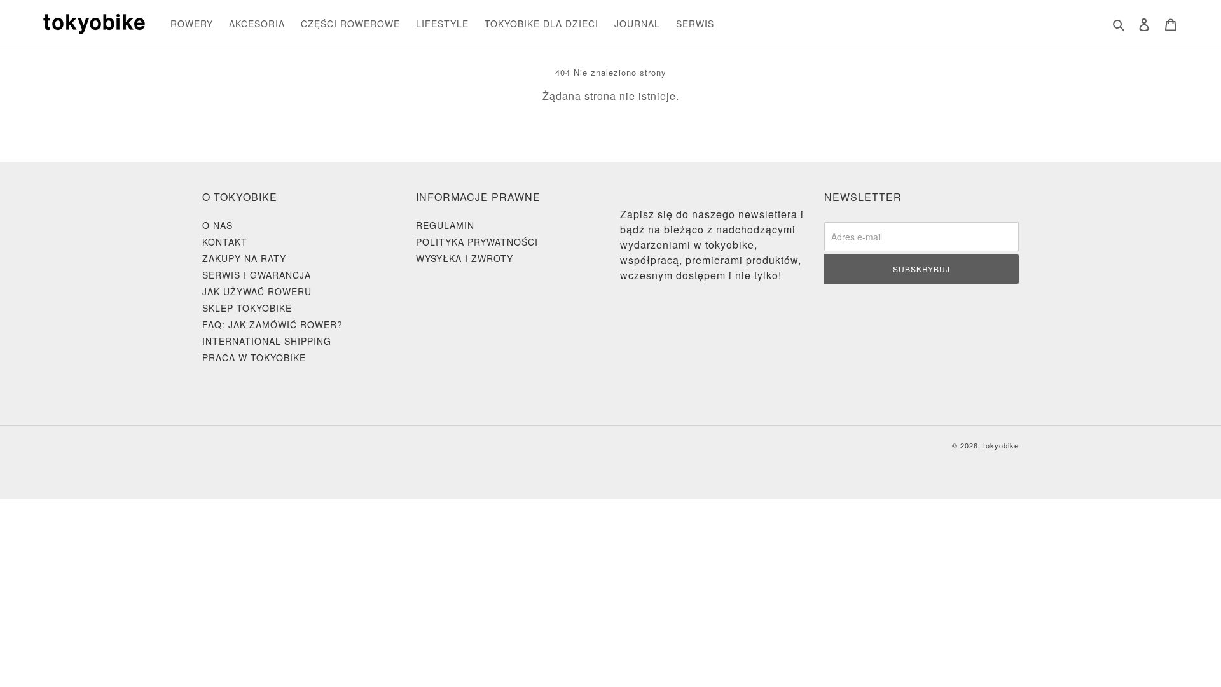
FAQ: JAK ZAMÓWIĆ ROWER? (272, 324)
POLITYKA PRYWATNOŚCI (477, 241)
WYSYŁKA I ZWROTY (464, 258)
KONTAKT (224, 241)
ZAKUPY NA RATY (244, 258)
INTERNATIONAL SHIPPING (266, 341)
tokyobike (1001, 445)
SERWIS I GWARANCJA (256, 274)
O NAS (217, 225)
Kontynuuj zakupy (601, 129)
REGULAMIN (445, 225)
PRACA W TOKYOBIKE (254, 357)
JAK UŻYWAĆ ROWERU (257, 291)
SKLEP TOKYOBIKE (247, 308)
